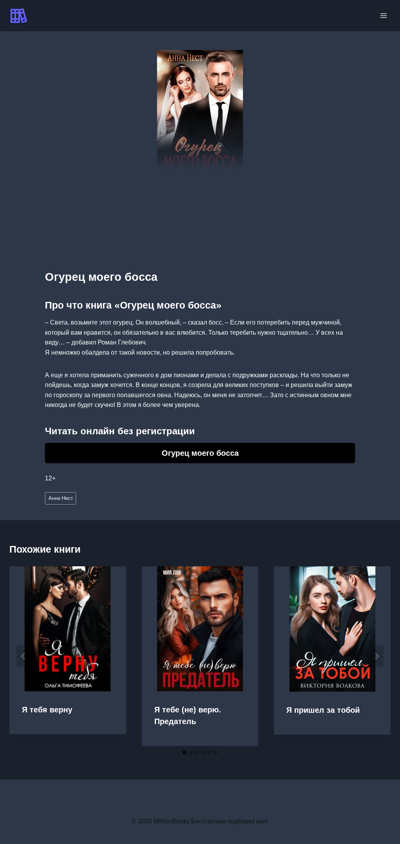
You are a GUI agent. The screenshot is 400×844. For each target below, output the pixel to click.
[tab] (184, 753)
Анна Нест (60, 498)
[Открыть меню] (383, 15)
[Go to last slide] (23, 656)
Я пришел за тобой (323, 710)
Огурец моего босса (200, 453)
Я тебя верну (47, 709)
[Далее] (377, 656)
